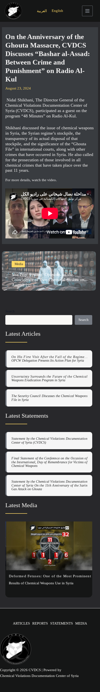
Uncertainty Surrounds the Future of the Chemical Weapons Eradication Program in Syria (49, 378)
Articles (21, 623)
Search (10, 311)
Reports (40, 623)
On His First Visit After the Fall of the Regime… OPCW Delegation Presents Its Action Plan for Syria (49, 358)
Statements (61, 623)
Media (81, 623)
